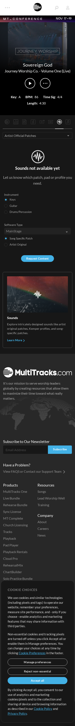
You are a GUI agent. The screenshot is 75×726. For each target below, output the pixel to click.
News (42, 535)
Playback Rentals (15, 552)
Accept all (37, 680)
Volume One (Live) (55, 71)
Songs (42, 491)
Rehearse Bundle (15, 505)
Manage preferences (37, 662)
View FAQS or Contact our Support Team (32, 471)
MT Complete (13, 518)
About (42, 522)
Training (43, 505)
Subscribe (60, 449)
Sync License (12, 512)
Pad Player (11, 545)
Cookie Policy (43, 709)
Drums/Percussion (21, 212)
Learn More (15, 340)
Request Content (37, 258)
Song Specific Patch (21, 238)
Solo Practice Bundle (17, 579)
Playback (9, 538)
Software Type (13, 225)
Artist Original (18, 244)
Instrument (11, 194)
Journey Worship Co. (22, 71)
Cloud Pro (10, 558)
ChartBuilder (12, 572)
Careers (43, 528)
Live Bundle (11, 498)
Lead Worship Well (51, 498)
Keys (13, 199)
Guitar (13, 205)
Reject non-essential (37, 671)
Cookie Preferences (32, 653)
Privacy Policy (17, 713)
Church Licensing (15, 525)
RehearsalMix (13, 565)
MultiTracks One (15, 491)
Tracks (7, 532)
